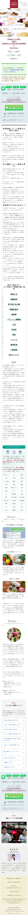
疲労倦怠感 (22, 500)
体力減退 (14, 500)
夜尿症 (22, 484)
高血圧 (6, 490)
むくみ (14, 490)
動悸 (6, 497)
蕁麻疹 (14, 481)
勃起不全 (21, 474)
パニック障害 (6, 481)
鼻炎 (22, 503)
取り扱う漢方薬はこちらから (14, 902)
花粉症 (6, 487)
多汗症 (14, 484)
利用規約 (8, 909)
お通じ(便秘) (21, 497)
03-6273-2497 (17, 895)
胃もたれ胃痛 (14, 497)
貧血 (22, 506)
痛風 (22, 481)
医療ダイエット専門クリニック (16, 913)
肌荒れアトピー (14, 487)
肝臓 (6, 484)
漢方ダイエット (6, 474)
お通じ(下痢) (6, 500)
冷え (22, 490)
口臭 (14, 474)
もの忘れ (14, 506)
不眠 (22, 487)
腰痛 (6, 503)
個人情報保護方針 (16, 907)
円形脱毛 (14, 503)
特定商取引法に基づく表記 (16, 909)
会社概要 (10, 907)
